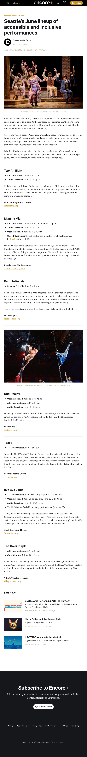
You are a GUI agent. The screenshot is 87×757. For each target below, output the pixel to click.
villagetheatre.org (12, 581)
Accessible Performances (14, 16)
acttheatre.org (11, 205)
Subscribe (76, 3)
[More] (25, 3)
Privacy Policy (36, 726)
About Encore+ (22, 726)
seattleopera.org (12, 318)
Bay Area (16, 3)
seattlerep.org (10, 430)
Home (6, 3)
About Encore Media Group (69, 726)
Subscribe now (45, 707)
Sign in (64, 2)
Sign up (10, 726)
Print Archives (50, 726)
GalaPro (14, 239)
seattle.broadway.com (14, 268)
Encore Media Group (22, 40)
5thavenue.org (11, 533)
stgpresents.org (11, 477)
